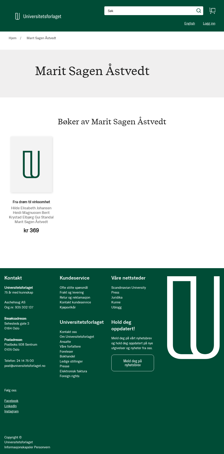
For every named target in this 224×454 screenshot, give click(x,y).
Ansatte (65, 342)
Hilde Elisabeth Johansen (31, 208)
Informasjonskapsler (18, 447)
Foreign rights (69, 376)
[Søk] (198, 10)
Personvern (42, 447)
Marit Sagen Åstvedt (31, 222)
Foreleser (66, 352)
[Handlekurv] (212, 11)
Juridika (116, 297)
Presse (64, 366)
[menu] (56, 33)
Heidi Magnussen (27, 212)
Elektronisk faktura (73, 371)
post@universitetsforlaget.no (24, 366)
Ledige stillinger (71, 361)
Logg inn (209, 23)
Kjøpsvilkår (68, 307)
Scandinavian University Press (128, 290)
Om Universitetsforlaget (77, 337)
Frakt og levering (72, 292)
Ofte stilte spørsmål (74, 288)
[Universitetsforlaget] (38, 16)
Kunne (116, 302)
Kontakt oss (68, 332)
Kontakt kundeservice (75, 302)
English (189, 23)
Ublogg (116, 307)
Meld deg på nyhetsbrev (132, 363)
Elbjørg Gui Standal (38, 217)
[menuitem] (14, 33)
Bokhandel (67, 356)
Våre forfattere (70, 346)
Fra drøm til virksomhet (31, 202)
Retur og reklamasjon (75, 297)
